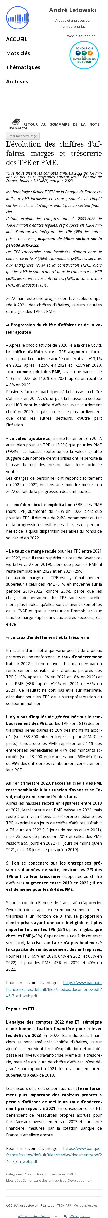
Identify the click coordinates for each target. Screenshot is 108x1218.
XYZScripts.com (80, 1216)
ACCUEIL (17, 39)
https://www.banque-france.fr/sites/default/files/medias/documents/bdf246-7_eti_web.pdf (54, 989)
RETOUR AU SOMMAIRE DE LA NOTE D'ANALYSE (54, 126)
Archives (17, 81)
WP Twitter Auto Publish (34, 1216)
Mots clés (18, 53)
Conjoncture (34, 1174)
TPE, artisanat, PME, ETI (62, 1174)
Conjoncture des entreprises (44, 1180)
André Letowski (72, 10)
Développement (80, 1180)
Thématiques (23, 67)
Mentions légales (85, 1205)
